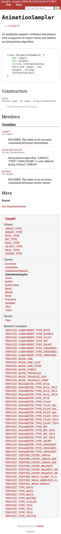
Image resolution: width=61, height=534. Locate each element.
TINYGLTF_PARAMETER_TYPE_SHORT (28, 441)
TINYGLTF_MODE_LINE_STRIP (23, 366)
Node (8, 295)
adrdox (40, 526)
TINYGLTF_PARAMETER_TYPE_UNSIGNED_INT (32, 448)
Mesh (8, 288)
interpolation (12, 149)
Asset (8, 277)
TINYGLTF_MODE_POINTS (20, 369)
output (6, 171)
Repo (19, 4)
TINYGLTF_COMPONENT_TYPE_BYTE (27, 330)
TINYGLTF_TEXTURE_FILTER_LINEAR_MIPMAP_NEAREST (32, 462)
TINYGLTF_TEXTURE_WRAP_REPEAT (27, 483)
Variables (9, 125)
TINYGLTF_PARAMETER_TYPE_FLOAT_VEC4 (31, 423)
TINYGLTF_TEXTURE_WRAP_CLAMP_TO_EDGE (32, 476)
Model (9, 292)
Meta (7, 192)
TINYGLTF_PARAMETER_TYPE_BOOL (27, 383)
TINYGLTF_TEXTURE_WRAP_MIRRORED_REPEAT (32, 480)
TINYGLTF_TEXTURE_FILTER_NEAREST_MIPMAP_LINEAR (32, 469)
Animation (11, 267)
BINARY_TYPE (13, 232)
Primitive (10, 299)
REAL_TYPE (12, 250)
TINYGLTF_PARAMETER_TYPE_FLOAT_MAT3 (32, 408)
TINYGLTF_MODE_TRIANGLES (23, 373)
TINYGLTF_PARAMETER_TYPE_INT (26, 426)
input (6, 131)
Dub (8, 4)
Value (8, 310)
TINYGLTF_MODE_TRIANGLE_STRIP (26, 380)
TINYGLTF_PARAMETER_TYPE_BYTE (27, 398)
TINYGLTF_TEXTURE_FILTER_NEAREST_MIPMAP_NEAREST (32, 473)
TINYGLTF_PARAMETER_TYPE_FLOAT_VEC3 (31, 419)
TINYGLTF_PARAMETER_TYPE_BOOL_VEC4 (31, 394)
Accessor (10, 263)
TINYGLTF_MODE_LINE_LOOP (23, 362)
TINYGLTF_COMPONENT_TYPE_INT (26, 341)
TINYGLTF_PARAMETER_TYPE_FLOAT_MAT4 (32, 412)
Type (8, 320)
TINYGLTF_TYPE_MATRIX (20, 498)
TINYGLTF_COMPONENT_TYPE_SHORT (28, 344)
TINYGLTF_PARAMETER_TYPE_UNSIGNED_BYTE (32, 444)
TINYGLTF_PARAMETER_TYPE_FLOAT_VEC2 (31, 416)
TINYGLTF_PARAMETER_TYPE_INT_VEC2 (30, 430)
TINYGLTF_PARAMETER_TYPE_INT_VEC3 (30, 433)
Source (6, 200)
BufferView (12, 285)
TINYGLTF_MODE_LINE (19, 358)
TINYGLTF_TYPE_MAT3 (19, 491)
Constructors (14, 91)
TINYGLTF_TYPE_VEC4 (19, 512)
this (5, 98)
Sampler (10, 302)
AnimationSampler (16, 274)
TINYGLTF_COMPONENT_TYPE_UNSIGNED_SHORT (32, 355)
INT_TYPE (11, 239)
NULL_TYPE (12, 242)
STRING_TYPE (13, 253)
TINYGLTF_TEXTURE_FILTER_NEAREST (29, 466)
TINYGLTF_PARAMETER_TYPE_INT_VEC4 (30, 437)
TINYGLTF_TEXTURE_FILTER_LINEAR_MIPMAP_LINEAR (32, 458)
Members (11, 116)
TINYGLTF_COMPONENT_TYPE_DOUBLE (29, 333)
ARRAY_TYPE (13, 228)
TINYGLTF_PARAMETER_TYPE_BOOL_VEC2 (31, 387)
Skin (8, 306)
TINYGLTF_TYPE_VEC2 (19, 505)
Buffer (9, 281)
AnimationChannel (16, 270)
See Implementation (14, 206)
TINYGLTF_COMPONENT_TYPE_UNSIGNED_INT (32, 351)
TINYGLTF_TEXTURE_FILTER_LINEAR (27, 455)
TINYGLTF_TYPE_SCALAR (20, 501)
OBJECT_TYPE (14, 246)
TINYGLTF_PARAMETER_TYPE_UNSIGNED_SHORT (32, 451)
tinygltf (14, 25)
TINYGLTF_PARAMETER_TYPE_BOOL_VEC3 (31, 391)
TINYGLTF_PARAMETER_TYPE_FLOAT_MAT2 (32, 405)
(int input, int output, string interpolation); (27, 69)
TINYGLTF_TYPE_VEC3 (19, 508)
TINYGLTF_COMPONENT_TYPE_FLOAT (28, 337)
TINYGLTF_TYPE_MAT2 (19, 487)
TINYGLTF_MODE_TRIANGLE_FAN (25, 376)
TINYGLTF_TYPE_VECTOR (20, 516)
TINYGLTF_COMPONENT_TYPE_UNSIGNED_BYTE (32, 348)
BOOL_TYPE (12, 235)
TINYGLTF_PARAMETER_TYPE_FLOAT (28, 401)
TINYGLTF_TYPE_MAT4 (19, 494)
